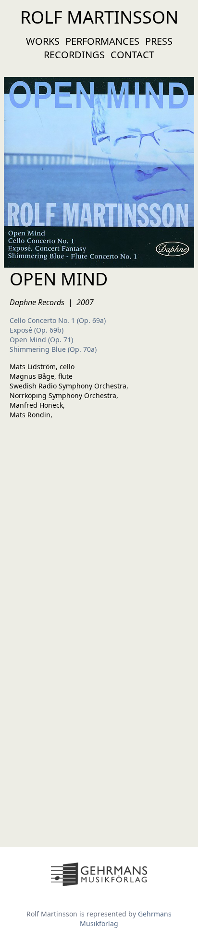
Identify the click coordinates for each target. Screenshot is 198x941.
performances (102, 41)
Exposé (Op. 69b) (36, 330)
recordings (74, 54)
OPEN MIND (59, 279)
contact (132, 54)
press (159, 41)
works (43, 41)
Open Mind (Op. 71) (41, 339)
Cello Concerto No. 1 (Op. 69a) (58, 320)
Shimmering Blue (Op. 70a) (53, 349)
